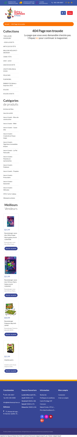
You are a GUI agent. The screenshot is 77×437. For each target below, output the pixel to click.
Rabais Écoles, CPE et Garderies (50, 407)
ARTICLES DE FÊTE (9, 46)
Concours (43, 404)
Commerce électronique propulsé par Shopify (42, 431)
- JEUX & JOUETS (8, 42)
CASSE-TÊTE (7, 57)
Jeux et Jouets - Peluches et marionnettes (8, 159)
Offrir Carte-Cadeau (9, 194)
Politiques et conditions (47, 398)
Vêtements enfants (9, 198)
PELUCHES (6, 75)
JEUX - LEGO (7, 61)
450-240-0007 (58, 2)
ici (37, 38)
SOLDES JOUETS (8, 93)
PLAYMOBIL (7, 79)
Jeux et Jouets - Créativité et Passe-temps (9, 136)
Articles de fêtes (8, 109)
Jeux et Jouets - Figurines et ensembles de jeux (10, 144)
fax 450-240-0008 (9, 398)
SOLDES (6, 89)
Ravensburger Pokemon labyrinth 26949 (10, 323)
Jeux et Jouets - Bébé (9, 123)
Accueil (7, 24)
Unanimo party (8, 360)
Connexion (61, 395)
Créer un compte (63, 398)
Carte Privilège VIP (46, 401)
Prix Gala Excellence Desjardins (50, 410)
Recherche (43, 395)
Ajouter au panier (11, 248)
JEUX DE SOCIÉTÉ (9, 65)
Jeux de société (8, 113)
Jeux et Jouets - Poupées (11, 171)
